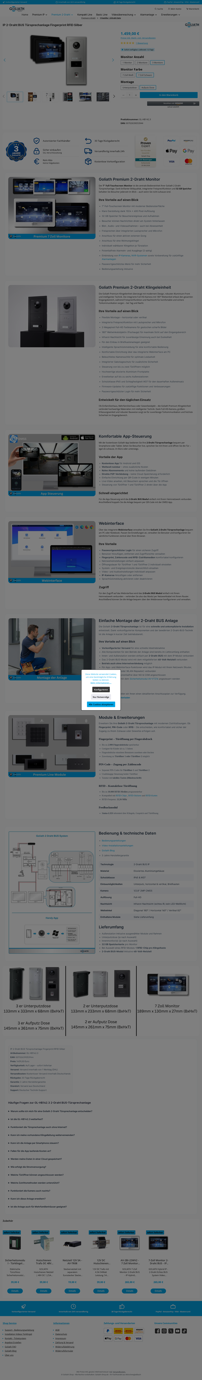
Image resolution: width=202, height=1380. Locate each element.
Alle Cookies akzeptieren (101, 704)
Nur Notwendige (101, 697)
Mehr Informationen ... (101, 682)
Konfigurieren (101, 689)
